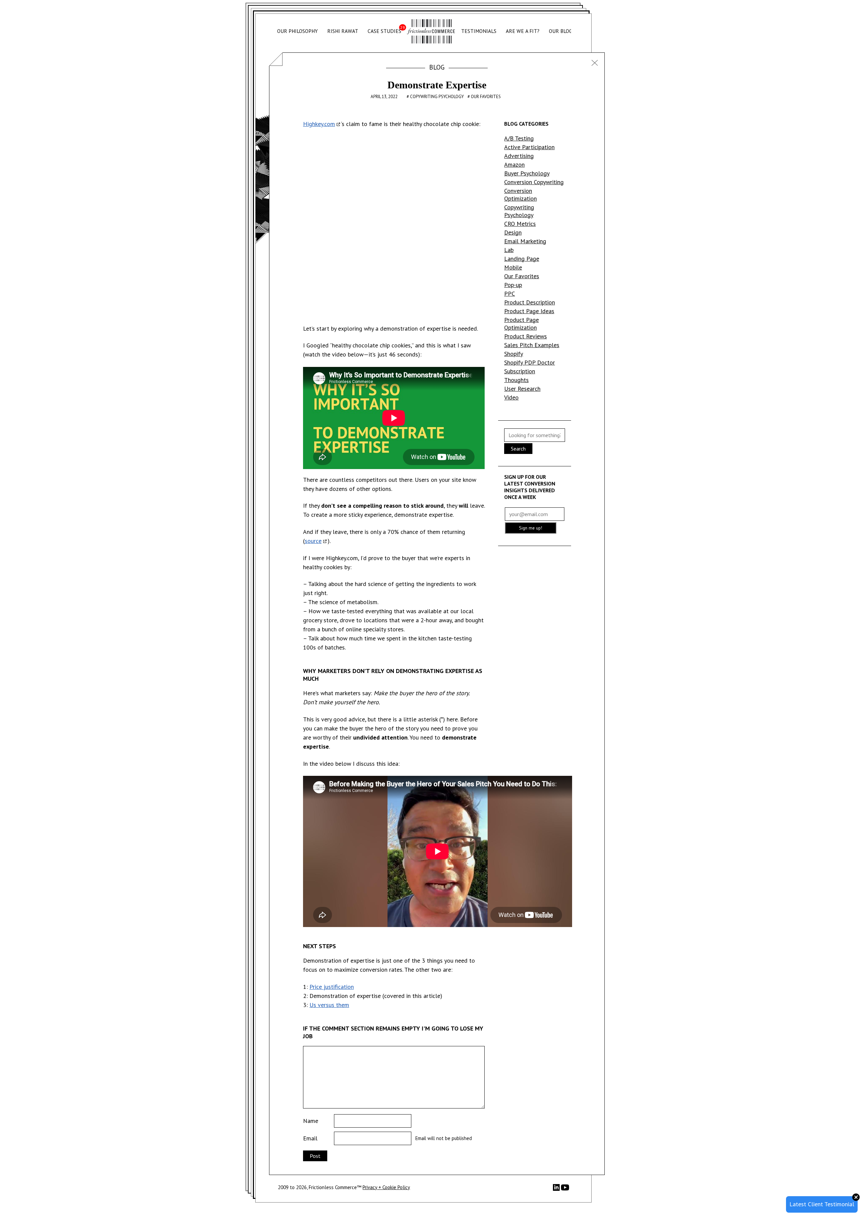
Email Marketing (525, 241)
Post (315, 1155)
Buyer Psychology (527, 173)
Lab (509, 250)
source (313, 541)
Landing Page (521, 258)
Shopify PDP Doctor (529, 362)
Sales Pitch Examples (531, 345)
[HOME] (431, 31)
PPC (509, 293)
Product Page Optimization (521, 323)
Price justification (331, 987)
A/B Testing (519, 138)
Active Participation (529, 147)
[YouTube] (565, 1189)
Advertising (519, 156)
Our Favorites (486, 96)
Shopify (513, 354)
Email (310, 1138)
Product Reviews (525, 336)
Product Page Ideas (529, 311)
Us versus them (329, 1005)
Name (310, 1121)
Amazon (514, 164)
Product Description (529, 302)
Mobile (513, 267)
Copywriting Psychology (437, 96)
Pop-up (513, 285)
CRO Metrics (520, 223)
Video (511, 397)
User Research (522, 388)
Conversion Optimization (520, 194)
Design (513, 232)
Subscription (519, 371)
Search (518, 448)
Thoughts (516, 380)
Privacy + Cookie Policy (386, 1187)
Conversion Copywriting (534, 182)
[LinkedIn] (557, 1189)
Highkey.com (319, 124)
